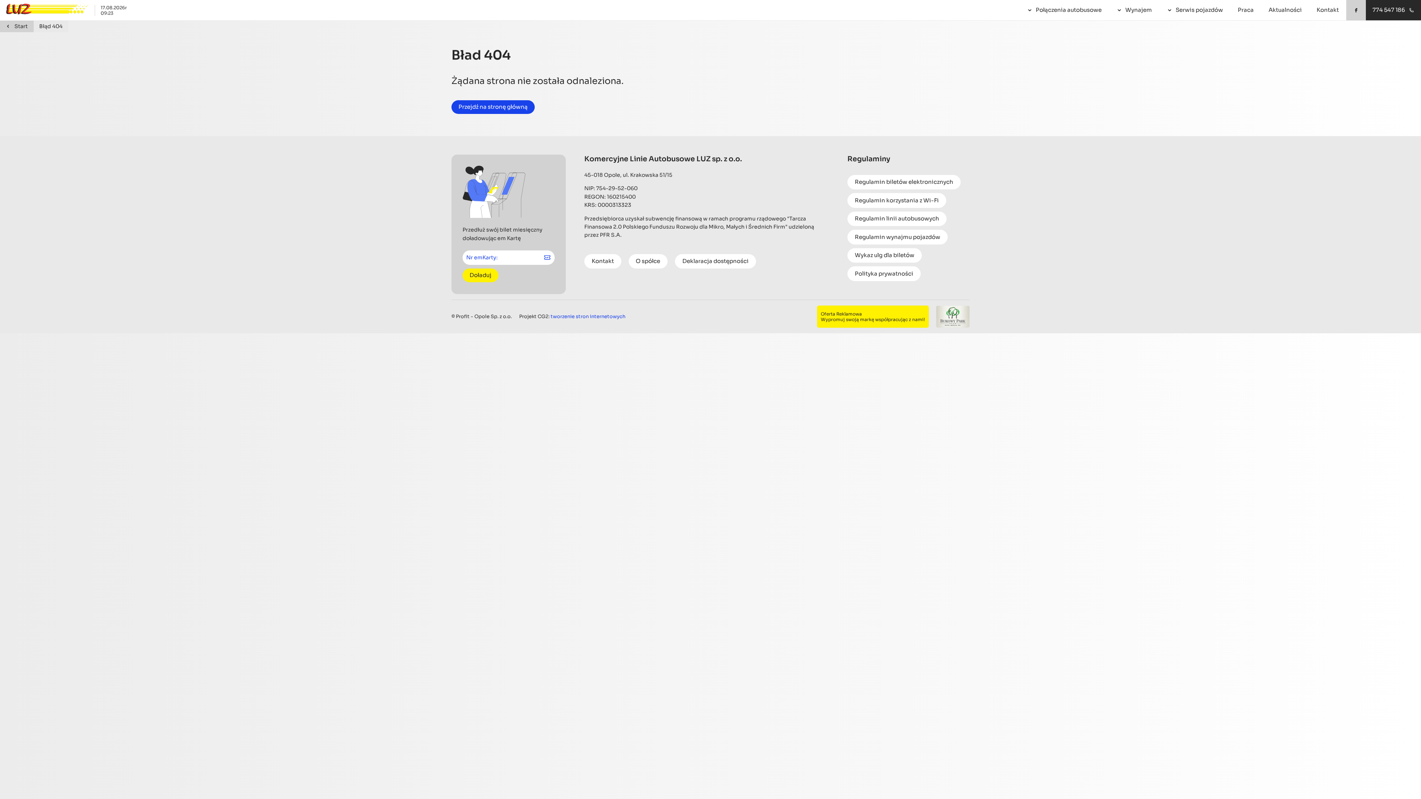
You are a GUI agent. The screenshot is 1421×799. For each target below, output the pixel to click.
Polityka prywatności (884, 273)
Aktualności (1285, 9)
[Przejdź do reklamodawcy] (953, 317)
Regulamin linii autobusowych (897, 218)
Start (21, 26)
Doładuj (480, 275)
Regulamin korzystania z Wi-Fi (897, 200)
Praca (1246, 9)
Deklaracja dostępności (715, 260)
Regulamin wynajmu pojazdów (897, 236)
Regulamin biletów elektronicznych (904, 181)
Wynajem (1138, 9)
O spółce (648, 260)
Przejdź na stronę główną (493, 106)
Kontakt (1328, 9)
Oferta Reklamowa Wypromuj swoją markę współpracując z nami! (873, 316)
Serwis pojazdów (1199, 9)
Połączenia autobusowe (1069, 9)
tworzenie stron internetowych (588, 316)
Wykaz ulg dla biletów (884, 255)
